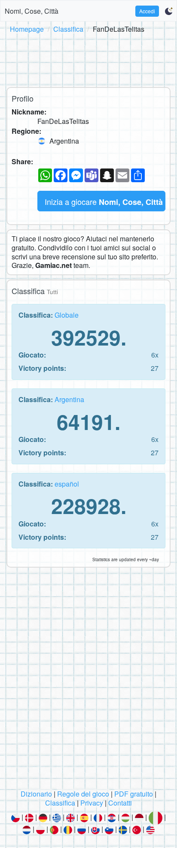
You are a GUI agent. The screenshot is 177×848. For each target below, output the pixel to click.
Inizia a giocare (104, 201)
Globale (67, 315)
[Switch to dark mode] (169, 11)
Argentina (69, 399)
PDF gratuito (133, 794)
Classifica (68, 29)
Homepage (27, 29)
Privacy (91, 803)
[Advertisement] (88, 58)
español (67, 484)
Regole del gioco (83, 794)
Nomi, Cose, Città (31, 11)
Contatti (120, 803)
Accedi (147, 11)
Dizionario (36, 794)
